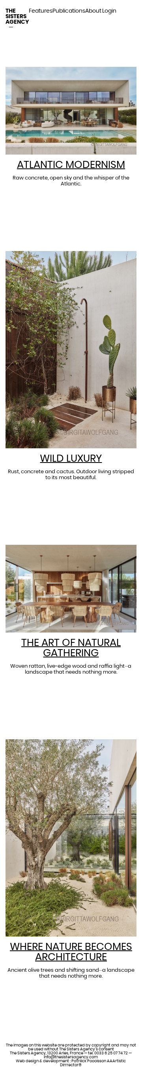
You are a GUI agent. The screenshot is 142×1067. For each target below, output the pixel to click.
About (93, 11)
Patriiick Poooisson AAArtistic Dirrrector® (93, 1063)
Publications (68, 11)
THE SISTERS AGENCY (17, 16)
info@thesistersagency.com (71, 1057)
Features (40, 11)
